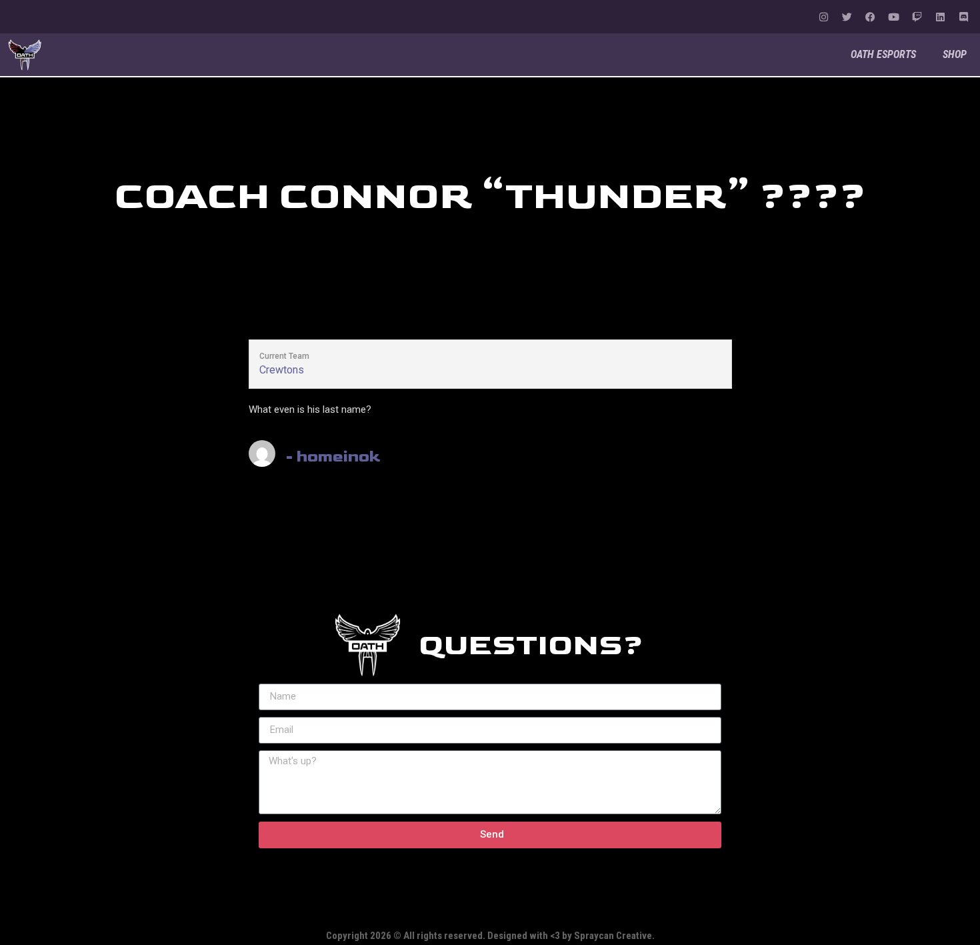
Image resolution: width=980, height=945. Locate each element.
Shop (955, 54)
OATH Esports (883, 54)
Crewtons (281, 369)
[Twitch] (917, 17)
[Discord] (963, 17)
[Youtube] (893, 17)
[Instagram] (823, 17)
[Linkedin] (940, 17)
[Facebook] (870, 17)
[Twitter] (847, 17)
